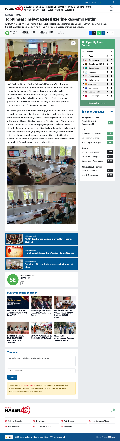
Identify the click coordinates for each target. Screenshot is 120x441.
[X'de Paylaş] (94, 33)
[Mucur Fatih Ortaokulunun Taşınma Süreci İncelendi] (65, 328)
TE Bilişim (111, 437)
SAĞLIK (71, 7)
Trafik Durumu (69, 421)
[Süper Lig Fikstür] (112, 112)
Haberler (9, 15)
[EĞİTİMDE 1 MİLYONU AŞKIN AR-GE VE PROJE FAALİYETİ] (18, 303)
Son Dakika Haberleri (43, 427)
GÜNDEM (40, 7)
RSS (10, 437)
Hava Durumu (41, 421)
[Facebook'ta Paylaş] (90, 33)
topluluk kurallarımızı (28, 385)
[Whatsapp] (113, 410)
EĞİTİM (80, 7)
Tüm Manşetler (13, 427)
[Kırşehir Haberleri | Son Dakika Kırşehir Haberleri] (14, 8)
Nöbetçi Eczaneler (15, 421)
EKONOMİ (51, 7)
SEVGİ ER (25, 278)
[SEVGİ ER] (13, 280)
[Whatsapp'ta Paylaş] (99, 33)
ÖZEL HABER (47, 10)
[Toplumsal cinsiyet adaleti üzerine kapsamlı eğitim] (41, 60)
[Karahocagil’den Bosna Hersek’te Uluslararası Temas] (41, 303)
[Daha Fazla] (103, 33)
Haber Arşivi (68, 427)
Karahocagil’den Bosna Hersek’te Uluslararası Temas (41, 313)
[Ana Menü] (111, 10)
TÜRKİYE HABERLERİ (64, 10)
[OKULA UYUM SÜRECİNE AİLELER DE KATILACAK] (41, 328)
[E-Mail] (22, 283)
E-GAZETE (29, 7)
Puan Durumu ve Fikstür (100, 421)
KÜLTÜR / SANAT (31, 10)
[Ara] (111, 7)
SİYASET (62, 7)
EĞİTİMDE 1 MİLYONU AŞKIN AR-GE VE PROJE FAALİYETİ (17, 313)
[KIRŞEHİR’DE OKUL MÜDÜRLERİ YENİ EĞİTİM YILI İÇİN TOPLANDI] (18, 328)
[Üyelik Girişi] (113, 2)
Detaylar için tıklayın (97, 103)
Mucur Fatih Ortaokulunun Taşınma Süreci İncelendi (64, 338)
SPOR (88, 7)
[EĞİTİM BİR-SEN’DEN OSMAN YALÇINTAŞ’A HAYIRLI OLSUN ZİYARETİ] (65, 303)
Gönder (12, 377)
